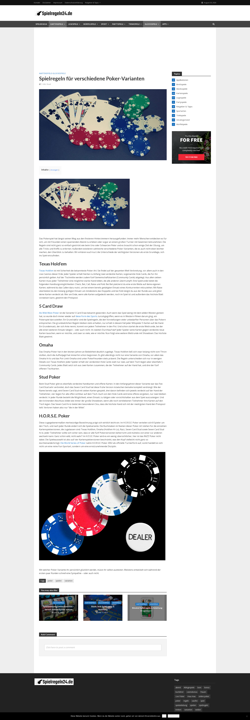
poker (50, 580)
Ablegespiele (189, 687)
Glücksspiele (151, 24)
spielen (59, 580)
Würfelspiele (89, 24)
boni (199, 687)
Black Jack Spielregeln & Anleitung (102, 608)
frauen (203, 692)
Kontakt (37, 2)
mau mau (192, 696)
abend (178, 687)
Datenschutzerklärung (74, 2)
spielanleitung (181, 705)
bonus (207, 687)
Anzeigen (54, 170)
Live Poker (180, 696)
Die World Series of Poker (73, 443)
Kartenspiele (56, 24)
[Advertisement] (125, 52)
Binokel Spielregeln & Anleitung (147, 608)
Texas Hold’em (46, 270)
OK (164, 716)
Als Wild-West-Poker (49, 312)
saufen (195, 701)
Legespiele (73, 24)
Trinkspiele (134, 24)
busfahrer (180, 692)
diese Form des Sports (86, 316)
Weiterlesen (173, 716)
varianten (69, 580)
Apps (164, 24)
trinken (178, 709)
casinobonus (192, 692)
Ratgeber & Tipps (92, 2)
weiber (198, 709)
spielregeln (203, 705)
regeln (186, 701)
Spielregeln (41, 24)
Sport (104, 24)
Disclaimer (47, 2)
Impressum (57, 2)
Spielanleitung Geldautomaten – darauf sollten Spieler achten (58, 608)
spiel (202, 701)
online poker (204, 696)
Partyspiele (117, 24)
